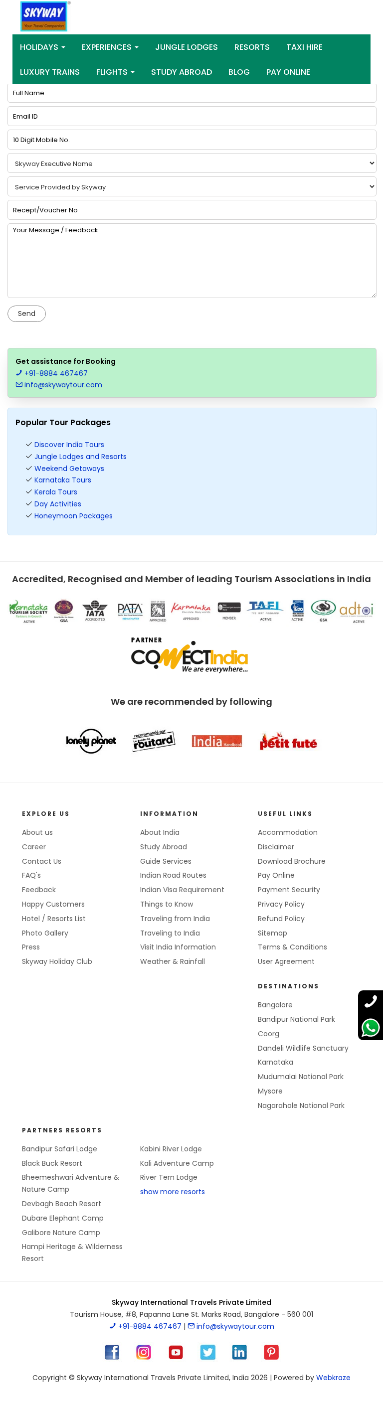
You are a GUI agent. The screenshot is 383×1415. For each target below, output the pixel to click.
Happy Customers (53, 904)
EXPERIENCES (108, 47)
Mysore (270, 1091)
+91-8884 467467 (55, 373)
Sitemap (272, 933)
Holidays (40, 47)
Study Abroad (181, 72)
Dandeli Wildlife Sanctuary (303, 1048)
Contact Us (41, 861)
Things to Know (166, 904)
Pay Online (276, 875)
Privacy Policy (281, 904)
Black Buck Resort (52, 1163)
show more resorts (172, 1192)
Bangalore (275, 1005)
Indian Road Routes (173, 875)
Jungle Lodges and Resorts (80, 457)
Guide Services (166, 861)
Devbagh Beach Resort (61, 1204)
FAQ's (31, 875)
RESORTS (252, 47)
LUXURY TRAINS (50, 72)
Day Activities (57, 504)
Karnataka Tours (62, 480)
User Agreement (286, 961)
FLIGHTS (113, 72)
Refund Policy (281, 919)
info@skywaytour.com (62, 385)
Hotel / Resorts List (54, 919)
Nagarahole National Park (301, 1105)
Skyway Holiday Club (57, 961)
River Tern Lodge (168, 1177)
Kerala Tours (55, 492)
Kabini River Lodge (171, 1149)
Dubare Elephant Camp (63, 1218)
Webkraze (333, 1378)
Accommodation (288, 832)
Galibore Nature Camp (61, 1233)
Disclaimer (276, 847)
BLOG (239, 72)
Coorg (268, 1034)
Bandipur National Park (296, 1019)
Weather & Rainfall (172, 961)
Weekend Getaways (69, 468)
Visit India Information (178, 947)
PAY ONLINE (288, 72)
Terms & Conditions (292, 947)
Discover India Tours (69, 445)
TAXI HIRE (304, 47)
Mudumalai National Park (301, 1077)
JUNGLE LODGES (186, 47)
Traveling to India (170, 933)
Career (34, 847)
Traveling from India (175, 919)
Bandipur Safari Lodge (59, 1149)
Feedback (39, 890)
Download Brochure (292, 861)
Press (31, 947)
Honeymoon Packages (73, 516)
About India (160, 832)
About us (37, 832)
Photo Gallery (45, 933)
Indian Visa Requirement (182, 890)
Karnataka (275, 1062)
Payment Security (289, 890)
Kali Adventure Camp (177, 1163)
